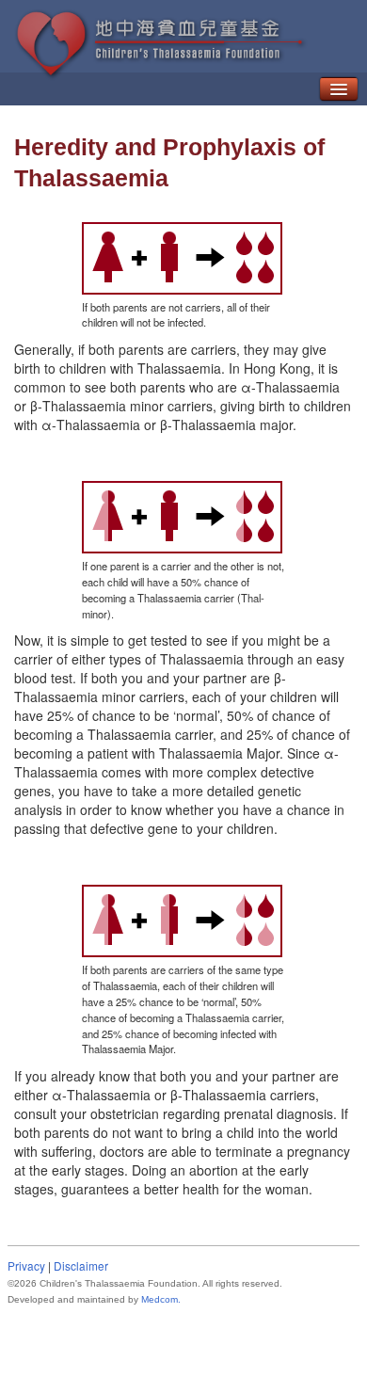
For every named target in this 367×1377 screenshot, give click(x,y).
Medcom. (161, 1299)
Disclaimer (81, 1265)
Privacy (26, 1265)
